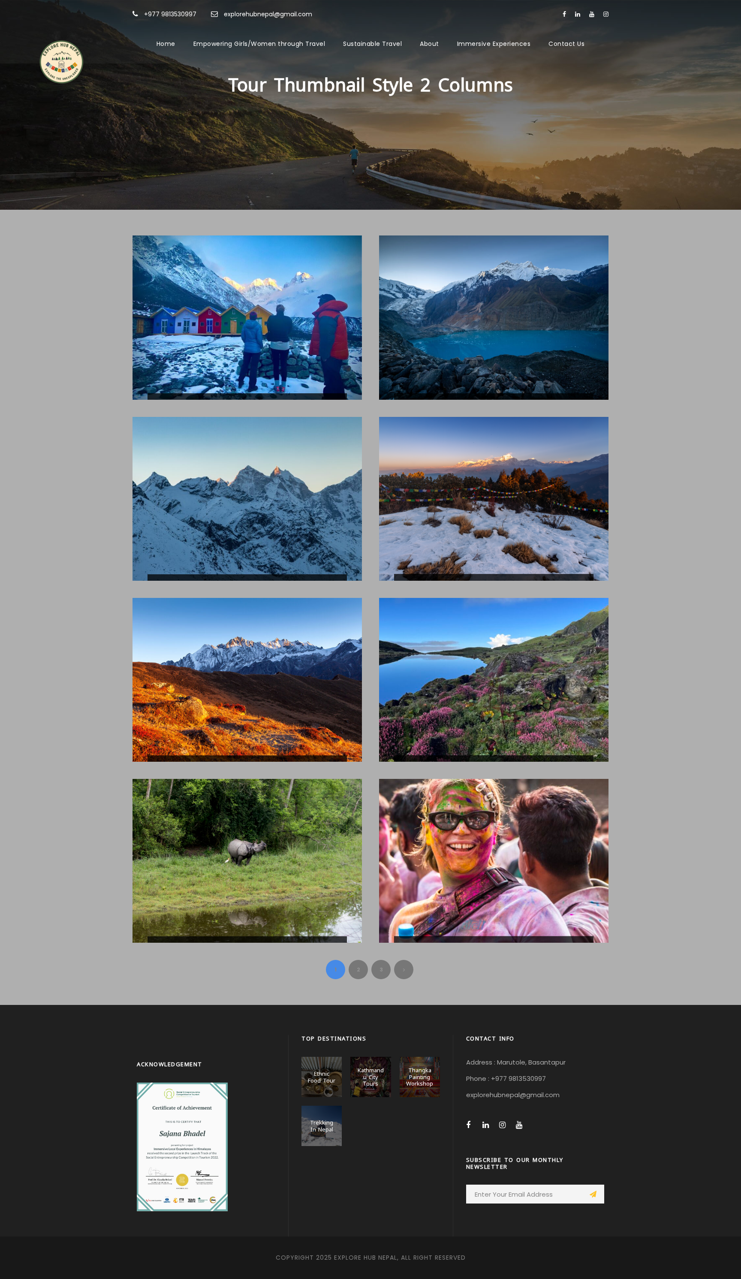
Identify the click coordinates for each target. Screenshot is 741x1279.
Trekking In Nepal (321, 1125)
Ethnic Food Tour (321, 1076)
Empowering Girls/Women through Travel (259, 43)
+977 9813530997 (170, 14)
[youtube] (591, 14)
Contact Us (566, 43)
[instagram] (605, 14)
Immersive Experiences (494, 43)
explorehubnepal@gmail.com (268, 14)
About (429, 43)
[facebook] (564, 14)
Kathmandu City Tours (371, 1076)
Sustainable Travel (372, 43)
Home (166, 43)
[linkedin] (577, 14)
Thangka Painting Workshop (419, 1076)
